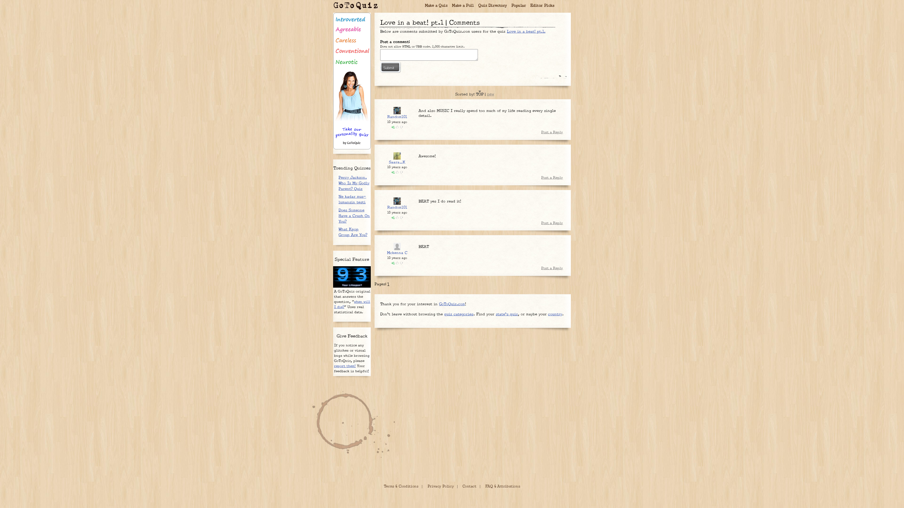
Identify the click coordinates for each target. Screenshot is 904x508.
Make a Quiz (436, 6)
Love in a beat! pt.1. (526, 32)
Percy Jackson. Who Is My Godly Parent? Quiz (354, 183)
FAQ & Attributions (502, 486)
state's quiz (507, 314)
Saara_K (397, 162)
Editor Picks (542, 6)
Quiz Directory (492, 6)
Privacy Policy (441, 486)
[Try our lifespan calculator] (352, 277)
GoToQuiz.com (452, 304)
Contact (469, 486)
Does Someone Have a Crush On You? (354, 216)
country (555, 314)
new (490, 94)
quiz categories (458, 314)
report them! (345, 366)
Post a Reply (552, 132)
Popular (519, 6)
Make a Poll (463, 6)
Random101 (397, 117)
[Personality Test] (352, 81)
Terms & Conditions (401, 486)
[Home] (355, 5)
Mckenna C (397, 253)
